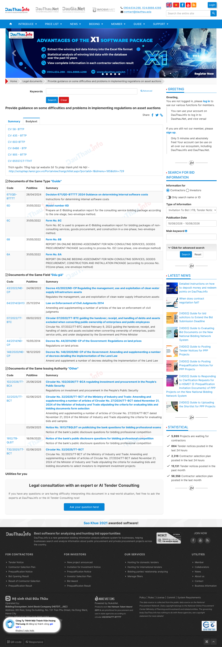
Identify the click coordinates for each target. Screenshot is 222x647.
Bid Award (72, 581)
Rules (151, 597)
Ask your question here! (84, 507)
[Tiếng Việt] (176, 5)
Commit (171, 597)
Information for (175, 185)
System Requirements (189, 597)
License (160, 597)
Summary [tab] (14, 121)
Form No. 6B (53, 239)
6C (8, 220)
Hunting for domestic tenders (143, 562)
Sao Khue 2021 (96, 523)
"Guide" (56, 181)
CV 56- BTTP (16, 129)
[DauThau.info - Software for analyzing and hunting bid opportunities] (19, 9)
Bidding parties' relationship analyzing (148, 571)
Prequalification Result (20, 585)
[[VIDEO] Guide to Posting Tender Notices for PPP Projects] (172, 351)
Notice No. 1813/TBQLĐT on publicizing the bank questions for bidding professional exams (103, 427)
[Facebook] (182, 5)
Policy (142, 597)
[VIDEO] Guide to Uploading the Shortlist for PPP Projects (197, 404)
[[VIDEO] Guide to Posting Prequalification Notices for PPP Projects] (172, 365)
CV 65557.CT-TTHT (20, 161)
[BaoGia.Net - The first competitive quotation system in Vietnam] (104, 9)
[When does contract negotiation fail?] (172, 303)
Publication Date (176, 217)
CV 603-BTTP (16, 141)
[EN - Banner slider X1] (111, 53)
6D (8, 205)
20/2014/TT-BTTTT (111, 617)
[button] (27, 24)
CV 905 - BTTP (17, 154)
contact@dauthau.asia (137, 11)
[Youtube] (188, 5)
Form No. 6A (54, 254)
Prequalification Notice (20, 571)
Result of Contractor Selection (24, 581)
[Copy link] (161, 115)
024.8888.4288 (151, 7)
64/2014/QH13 (16, 303)
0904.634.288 (132, 7)
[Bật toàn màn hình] (207, 642)
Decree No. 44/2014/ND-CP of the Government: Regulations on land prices (94, 340)
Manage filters (135, 576)
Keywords (36, 91)
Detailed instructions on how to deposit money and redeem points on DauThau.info (197, 287)
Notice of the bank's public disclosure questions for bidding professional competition (100, 438)
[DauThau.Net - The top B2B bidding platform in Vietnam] (48, 9)
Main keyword (175, 231)
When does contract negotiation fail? (191, 300)
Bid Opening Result (18, 576)
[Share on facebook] (152, 115)
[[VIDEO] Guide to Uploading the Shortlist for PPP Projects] (172, 406)
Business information (206, 585)
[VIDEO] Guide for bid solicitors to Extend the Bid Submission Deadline (196, 317)
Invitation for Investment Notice (84, 567)
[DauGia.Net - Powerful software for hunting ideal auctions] (76, 9)
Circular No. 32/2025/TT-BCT (65, 449)
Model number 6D (57, 205)
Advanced (147, 91)
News (198, 571)
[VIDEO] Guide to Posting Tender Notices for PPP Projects (195, 350)
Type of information (178, 204)
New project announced (80, 562)
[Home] (10, 24)
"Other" (73, 368)
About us (199, 576)
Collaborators (202, 567)
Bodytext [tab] (31, 121)
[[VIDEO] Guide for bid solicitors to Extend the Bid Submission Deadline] (172, 317)
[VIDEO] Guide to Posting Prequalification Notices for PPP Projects (196, 365)
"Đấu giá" (57, 275)
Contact (199, 581)
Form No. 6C (54, 220)
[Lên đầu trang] (213, 642)
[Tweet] (157, 115)
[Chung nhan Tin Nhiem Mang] (169, 538)
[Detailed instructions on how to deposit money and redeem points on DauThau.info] (172, 288)
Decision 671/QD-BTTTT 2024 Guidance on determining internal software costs (97, 194)
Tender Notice (16, 562)
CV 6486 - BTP (17, 148)
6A (8, 254)
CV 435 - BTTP (17, 135)
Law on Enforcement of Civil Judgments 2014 (75, 303)
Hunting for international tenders (145, 567)
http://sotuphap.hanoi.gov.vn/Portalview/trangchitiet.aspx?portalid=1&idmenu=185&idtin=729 (66, 171)
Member (199, 562)
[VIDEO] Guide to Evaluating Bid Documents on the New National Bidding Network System (196, 334)
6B (8, 239)
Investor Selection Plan (79, 576)
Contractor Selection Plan (21, 567)
